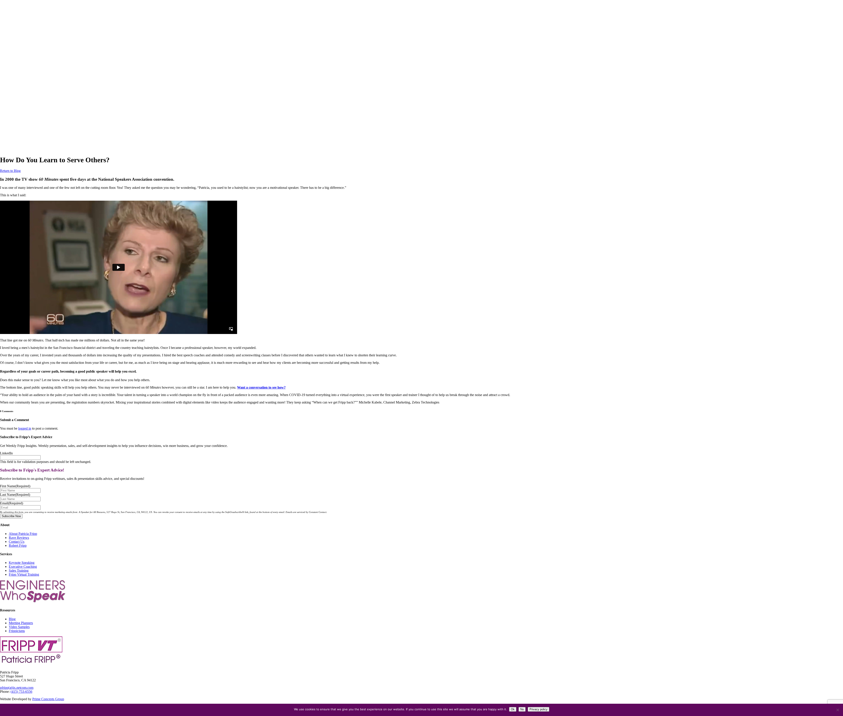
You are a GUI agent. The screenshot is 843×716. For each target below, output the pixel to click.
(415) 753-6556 (21, 691)
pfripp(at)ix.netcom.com (16, 687)
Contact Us (16, 541)
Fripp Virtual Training (24, 574)
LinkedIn (6, 453)
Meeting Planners (21, 623)
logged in (24, 428)
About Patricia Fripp (23, 534)
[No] (837, 710)
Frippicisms (17, 631)
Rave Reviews (19, 537)
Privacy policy (539, 709)
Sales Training (19, 570)
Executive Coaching (23, 566)
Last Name (15, 494)
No (522, 709)
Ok (513, 709)
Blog (12, 619)
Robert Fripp (18, 545)
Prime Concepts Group (48, 699)
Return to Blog (10, 171)
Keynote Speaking (21, 562)
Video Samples (19, 627)
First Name (15, 486)
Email (11, 503)
